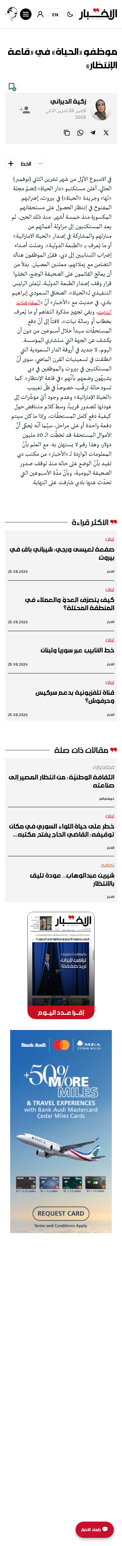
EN (55, 14)
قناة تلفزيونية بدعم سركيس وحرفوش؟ (75, 696)
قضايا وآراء (104, 767)
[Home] (98, 14)
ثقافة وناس (101, 86)
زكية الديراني (68, 101)
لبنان (110, 539)
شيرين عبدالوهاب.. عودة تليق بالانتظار (72, 879)
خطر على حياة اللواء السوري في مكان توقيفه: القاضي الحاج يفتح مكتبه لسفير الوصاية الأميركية (61, 830)
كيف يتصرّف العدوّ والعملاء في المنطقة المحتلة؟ (69, 604)
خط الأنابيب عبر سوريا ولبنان (77, 650)
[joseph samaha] (11, 14)
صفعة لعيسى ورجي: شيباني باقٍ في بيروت (62, 553)
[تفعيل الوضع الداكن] (70, 14)
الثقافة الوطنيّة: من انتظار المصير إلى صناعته (61, 781)
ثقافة (107, 865)
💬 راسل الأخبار (94, 1529)
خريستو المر (106, 798)
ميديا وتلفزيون (66, 86)
